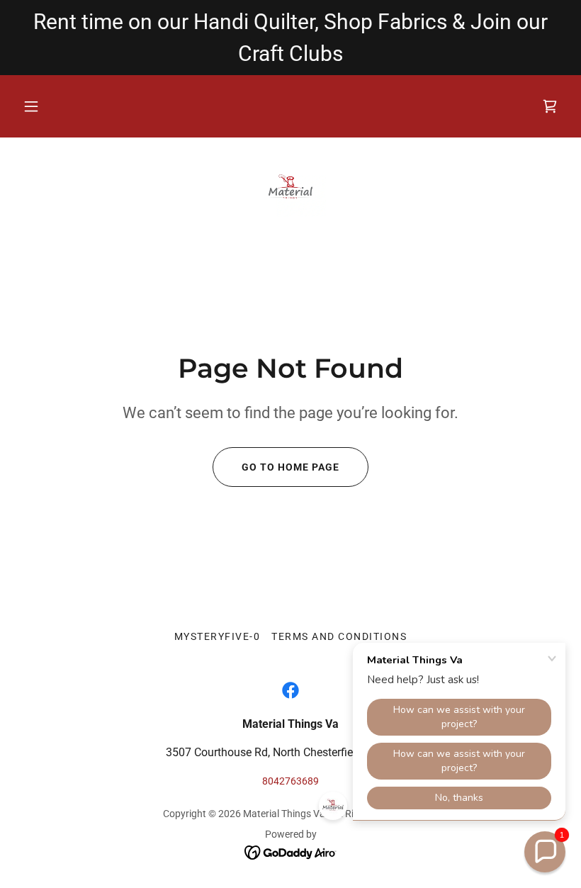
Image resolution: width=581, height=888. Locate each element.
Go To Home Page (290, 467)
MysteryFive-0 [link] (217, 636)
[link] (290, 188)
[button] (31, 106)
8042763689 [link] (290, 781)
